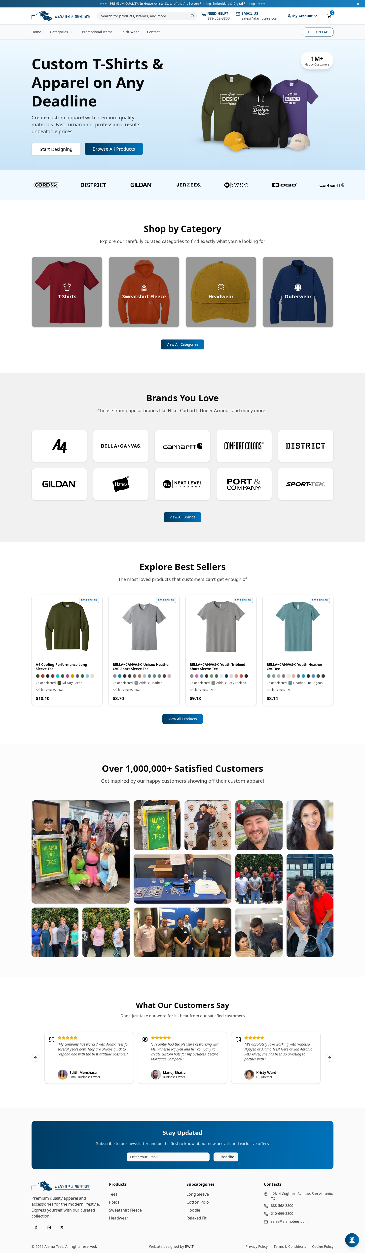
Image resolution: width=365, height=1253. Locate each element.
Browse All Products (114, 149)
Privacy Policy (257, 1246)
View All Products (182, 718)
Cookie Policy (322, 1246)
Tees (113, 1194)
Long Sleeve (197, 1194)
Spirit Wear (129, 32)
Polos (114, 1202)
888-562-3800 (282, 1205)
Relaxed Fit (196, 1218)
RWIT (189, 1246)
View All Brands (182, 517)
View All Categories (182, 344)
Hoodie (193, 1210)
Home (36, 32)
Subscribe (226, 1156)
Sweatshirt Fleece (125, 1210)
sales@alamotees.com (289, 1221)
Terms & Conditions (290, 1246)
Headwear (118, 1218)
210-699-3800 (282, 1213)
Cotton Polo (197, 1202)
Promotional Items (97, 32)
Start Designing (56, 149)
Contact (153, 32)
